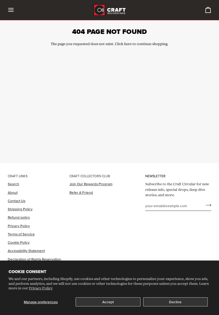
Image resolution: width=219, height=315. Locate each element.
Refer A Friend (81, 192)
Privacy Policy (41, 288)
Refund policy (19, 217)
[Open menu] (16, 10)
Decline (175, 302)
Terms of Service (21, 234)
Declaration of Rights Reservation (34, 259)
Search (13, 184)
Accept (108, 302)
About (13, 192)
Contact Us (16, 200)
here (128, 43)
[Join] (206, 205)
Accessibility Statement (26, 250)
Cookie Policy (19, 242)
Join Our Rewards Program (90, 184)
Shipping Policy (20, 209)
